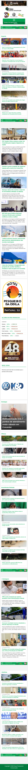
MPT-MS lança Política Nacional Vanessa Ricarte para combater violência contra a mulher (11, 215)
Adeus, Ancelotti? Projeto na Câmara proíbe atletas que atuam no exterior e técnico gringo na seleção (13, 87)
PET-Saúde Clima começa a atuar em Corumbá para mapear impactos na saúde (13, 143)
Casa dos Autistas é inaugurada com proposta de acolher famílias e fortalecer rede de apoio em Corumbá (13, 266)
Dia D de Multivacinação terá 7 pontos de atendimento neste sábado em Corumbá (13, 421)
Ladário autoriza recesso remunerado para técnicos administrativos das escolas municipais (13, 240)
